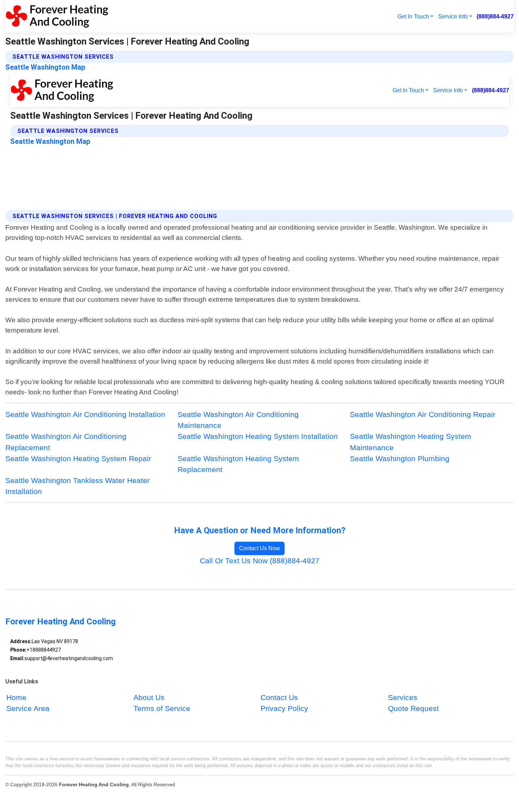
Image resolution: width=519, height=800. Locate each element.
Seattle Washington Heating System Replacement (238, 463)
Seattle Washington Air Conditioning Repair (422, 414)
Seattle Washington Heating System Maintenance (410, 441)
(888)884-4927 (495, 16)
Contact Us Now (259, 548)
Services (402, 697)
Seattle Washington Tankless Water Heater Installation (77, 485)
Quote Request (413, 708)
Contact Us (279, 697)
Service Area (27, 708)
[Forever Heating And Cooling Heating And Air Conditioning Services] (56, 16)
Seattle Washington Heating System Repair (78, 458)
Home (16, 697)
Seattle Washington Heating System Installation (258, 436)
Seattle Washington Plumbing (399, 458)
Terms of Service (161, 708)
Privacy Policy (284, 708)
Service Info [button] (453, 16)
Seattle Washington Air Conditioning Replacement (65, 441)
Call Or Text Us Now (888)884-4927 (260, 561)
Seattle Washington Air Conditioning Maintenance (238, 419)
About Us (149, 697)
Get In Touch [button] (413, 16)
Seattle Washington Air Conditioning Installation (85, 414)
